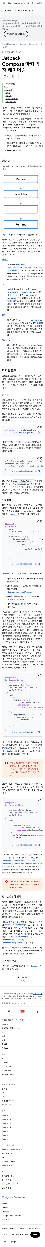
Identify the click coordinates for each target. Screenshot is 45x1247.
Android (5, 1024)
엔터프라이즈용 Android (11, 1028)
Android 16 (6, 1119)
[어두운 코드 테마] (38, 427)
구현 (22, 514)
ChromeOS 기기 (8, 1097)
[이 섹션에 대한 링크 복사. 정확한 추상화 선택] (23, 896)
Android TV (6, 1105)
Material (6, 340)
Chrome (5, 1208)
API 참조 (5, 1157)
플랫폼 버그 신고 (8, 1176)
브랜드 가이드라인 (33, 1229)
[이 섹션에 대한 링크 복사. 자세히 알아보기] (20, 961)
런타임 (5, 259)
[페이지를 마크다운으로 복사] (13, 76)
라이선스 (21, 1229)
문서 (6, 47)
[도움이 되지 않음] (20, 52)
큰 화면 (4, 1089)
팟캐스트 (5, 1048)
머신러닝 (5, 1062)
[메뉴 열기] (4, 3)
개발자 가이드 (7, 1153)
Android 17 (6, 1115)
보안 (3, 1032)
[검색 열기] (28, 2)
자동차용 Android (8, 1101)
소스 (3, 1036)
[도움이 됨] (16, 52)
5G (3, 1078)
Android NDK (7, 1165)
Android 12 (6, 1135)
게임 (3, 1058)
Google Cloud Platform (11, 1216)
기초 (4, 315)
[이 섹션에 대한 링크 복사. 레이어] (12, 161)
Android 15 (6, 1123)
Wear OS (5, 1093)
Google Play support (10, 1184)
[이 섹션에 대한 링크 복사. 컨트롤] (11, 395)
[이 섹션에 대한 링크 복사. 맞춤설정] (13, 500)
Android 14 (6, 1127)
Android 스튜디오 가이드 (11, 1149)
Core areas (21, 11)
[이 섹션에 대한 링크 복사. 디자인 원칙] (19, 370)
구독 (35, 1234)
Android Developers (9, 44)
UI (33, 11)
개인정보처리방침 (8, 1074)
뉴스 (3, 1040)
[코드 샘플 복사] (41, 427)
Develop (6, 11)
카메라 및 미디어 (8, 1070)
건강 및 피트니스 (8, 1066)
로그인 (39, 3)
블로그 (4, 1044)
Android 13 (6, 1131)
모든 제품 (5, 1220)
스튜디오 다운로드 (8, 1161)
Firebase (5, 1212)
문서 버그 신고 (7, 1180)
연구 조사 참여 (7, 1188)
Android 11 (6, 1139)
